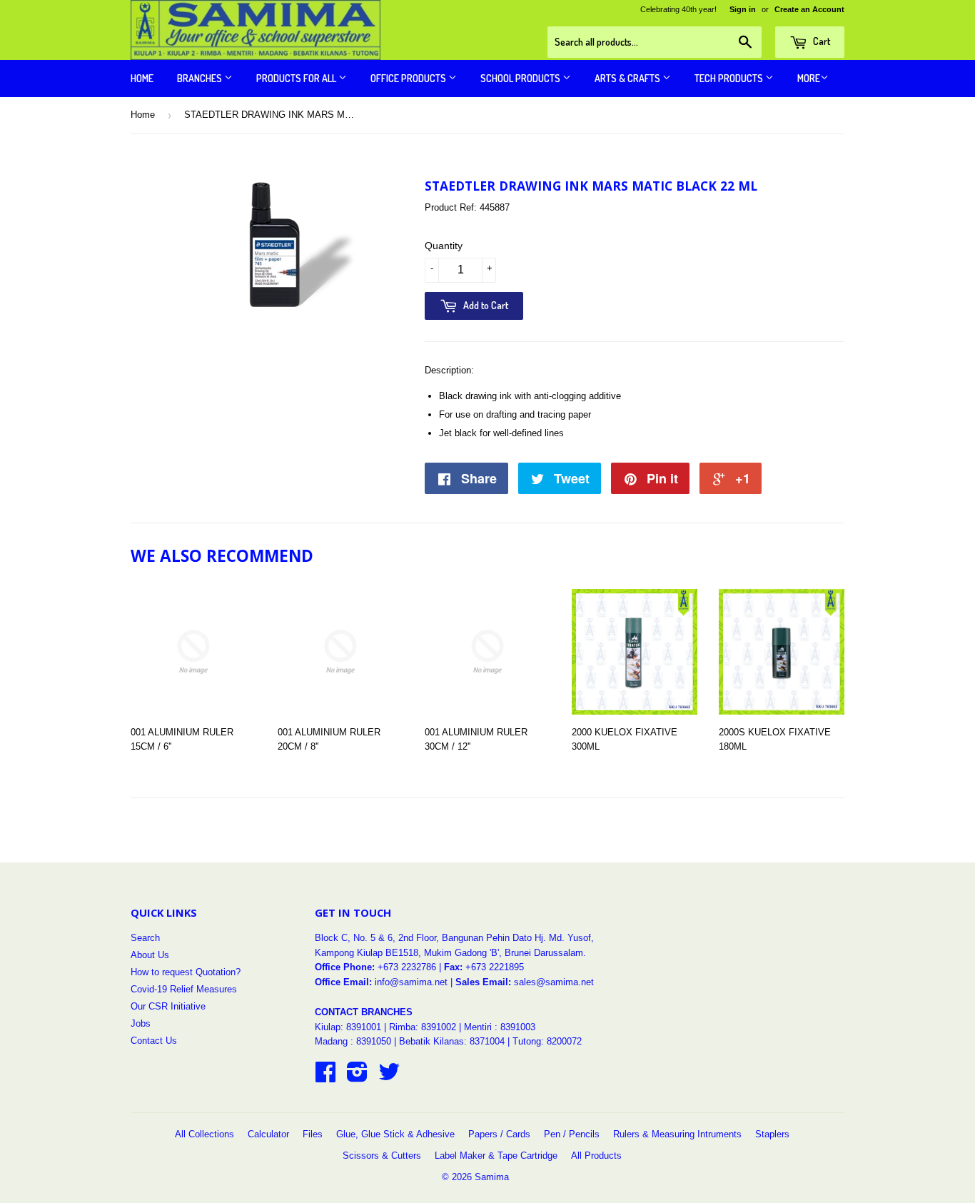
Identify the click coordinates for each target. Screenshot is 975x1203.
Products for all (297, 78)
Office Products (409, 78)
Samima (492, 1177)
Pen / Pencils (572, 1134)
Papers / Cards (499, 1134)
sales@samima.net (554, 982)
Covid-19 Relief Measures (184, 989)
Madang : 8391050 (353, 1041)
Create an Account (809, 9)
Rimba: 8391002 (422, 1027)
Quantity (444, 245)
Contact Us (154, 1040)
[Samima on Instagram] (357, 1077)
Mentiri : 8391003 (499, 1027)
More (808, 78)
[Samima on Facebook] (325, 1077)
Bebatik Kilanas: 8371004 (453, 1041)
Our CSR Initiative (168, 1006)
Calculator (268, 1134)
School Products (521, 78)
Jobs (141, 1023)
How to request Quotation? (186, 972)
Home (142, 78)
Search (145, 937)
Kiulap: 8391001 (349, 1027)
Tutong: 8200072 (547, 1041)
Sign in (742, 9)
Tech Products (729, 78)
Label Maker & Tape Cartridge (496, 1155)
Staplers (772, 1134)
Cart (820, 41)
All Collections (204, 1134)
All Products (596, 1155)
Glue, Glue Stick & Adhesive (395, 1134)
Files (313, 1134)
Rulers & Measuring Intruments (677, 1134)
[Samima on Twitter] (389, 1077)
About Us (150, 955)
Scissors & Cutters (382, 1155)
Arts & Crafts (628, 78)
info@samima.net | (415, 982)
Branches (200, 78)
